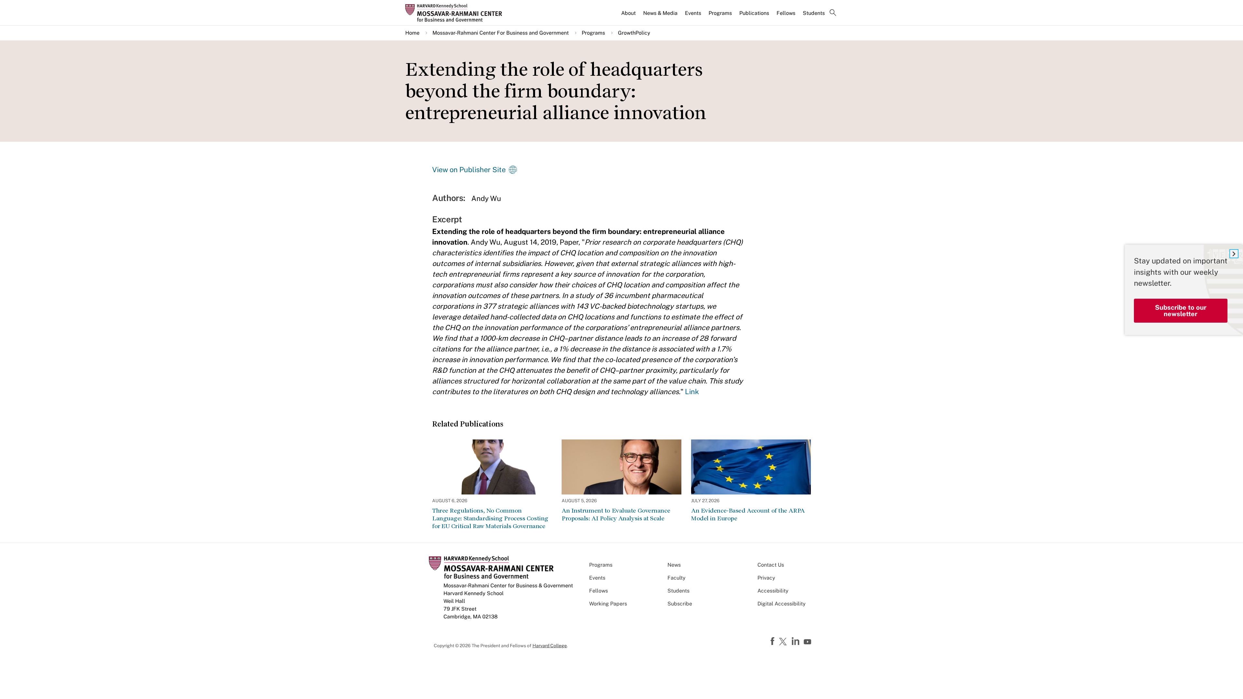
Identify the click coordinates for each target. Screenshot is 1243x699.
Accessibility (773, 591)
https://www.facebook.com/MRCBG (773, 641)
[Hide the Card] (1234, 254)
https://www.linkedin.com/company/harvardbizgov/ (796, 641)
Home (412, 33)
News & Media (660, 13)
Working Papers (608, 604)
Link (692, 391)
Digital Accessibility (781, 604)
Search (833, 13)
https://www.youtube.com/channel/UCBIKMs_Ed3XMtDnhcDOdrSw (808, 642)
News (674, 565)
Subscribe (679, 604)
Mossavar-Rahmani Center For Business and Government (500, 33)
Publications (754, 13)
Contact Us (770, 565)
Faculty (676, 578)
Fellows (786, 13)
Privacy (766, 578)
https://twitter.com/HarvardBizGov (784, 642)
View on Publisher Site (469, 169)
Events (693, 13)
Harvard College (549, 645)
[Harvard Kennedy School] (455, 12)
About (628, 13)
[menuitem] (629, 15)
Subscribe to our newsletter (1180, 311)
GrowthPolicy (634, 33)
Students (814, 13)
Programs (720, 13)
